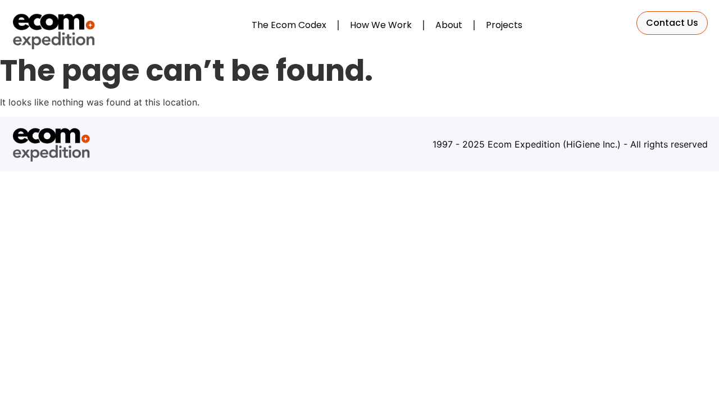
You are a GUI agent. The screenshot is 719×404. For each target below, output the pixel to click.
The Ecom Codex (289, 25)
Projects (504, 25)
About (448, 25)
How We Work (381, 25)
